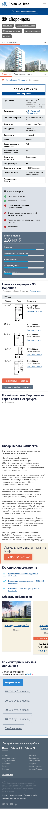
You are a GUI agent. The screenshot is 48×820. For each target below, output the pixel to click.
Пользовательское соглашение (14, 798)
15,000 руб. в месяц (17, 691)
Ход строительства (11, 31)
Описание (6, 74)
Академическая (8, 761)
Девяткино (33, 755)
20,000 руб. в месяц (17, 700)
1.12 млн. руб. (34, 111)
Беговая (5, 766)
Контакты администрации (12, 795)
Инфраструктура (32, 31)
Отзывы (6, 36)
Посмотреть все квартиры (17, 380)
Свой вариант (13, 728)
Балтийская (7, 764)
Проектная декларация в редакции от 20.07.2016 (23, 575)
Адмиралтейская (9, 758)
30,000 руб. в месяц (17, 709)
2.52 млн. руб (31, 113)
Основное (7, 26)
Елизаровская (34, 761)
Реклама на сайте (30, 795)
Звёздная (32, 764)
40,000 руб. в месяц (17, 719)
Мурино (21, 80)
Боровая (5, 769)
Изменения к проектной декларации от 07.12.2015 (23, 590)
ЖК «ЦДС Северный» (17, 625)
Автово (5, 755)
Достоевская (34, 758)
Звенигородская (35, 766)
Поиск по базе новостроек (25, 12)
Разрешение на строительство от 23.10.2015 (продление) (26, 582)
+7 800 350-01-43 (25, 88)
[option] (24, 58)
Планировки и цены (26, 26)
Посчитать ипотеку (34, 311)
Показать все (35, 291)
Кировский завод (35, 769)
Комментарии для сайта (17, 674)
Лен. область (11, 80)
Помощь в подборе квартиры (17, 387)
